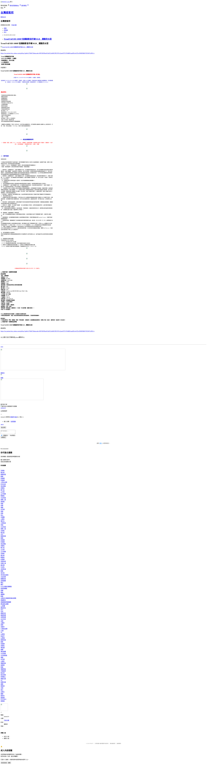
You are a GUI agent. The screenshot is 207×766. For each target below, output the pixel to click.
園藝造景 (3, 578)
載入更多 (3, 427)
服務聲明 (119, 743)
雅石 (2, 582)
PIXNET (91, 743)
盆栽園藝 (3, 580)
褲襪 (2, 649)
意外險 (3, 573)
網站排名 (3, 608)
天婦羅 (3, 517)
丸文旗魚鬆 (4, 655)
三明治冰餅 (4, 482)
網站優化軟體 (4, 604)
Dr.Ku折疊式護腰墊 (6, 586)
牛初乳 (3, 567)
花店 (2, 611)
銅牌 (2, 625)
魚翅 (2, 525)
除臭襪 (3, 478)
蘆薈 (2, 684)
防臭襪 (3, 480)
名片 (5, 32)
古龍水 (3, 691)
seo (1, 680)
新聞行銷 (3, 682)
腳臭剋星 (3, 474)
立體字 (3, 623)
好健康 (3, 559)
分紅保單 (3, 576)
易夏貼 (3, 488)
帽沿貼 (3, 472)
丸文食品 (3, 497)
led (1, 632)
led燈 (2, 630)
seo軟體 (3, 606)
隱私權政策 (112, 743)
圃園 (2, 693)
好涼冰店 (3, 484)
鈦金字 (3, 636)
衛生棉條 (3, 675)
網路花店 (3, 613)
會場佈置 (3, 617)
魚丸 (2, 515)
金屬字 (3, 626)
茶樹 (2, 688)
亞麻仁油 (3, 563)
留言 (15, 417)
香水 (2, 690)
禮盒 (2, 507)
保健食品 (3, 561)
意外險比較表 (4, 575)
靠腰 (2, 590)
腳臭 (2, 476)
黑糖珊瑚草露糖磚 (6, 602)
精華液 (3, 686)
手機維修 (3, 671)
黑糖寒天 (3, 600)
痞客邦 (12, 417)
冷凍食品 (3, 523)
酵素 (2, 571)
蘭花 (2, 584)
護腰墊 (3, 594)
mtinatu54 (3, 408)
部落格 (6, 30)
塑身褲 (3, 697)
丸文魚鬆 (3, 653)
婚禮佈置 (3, 615)
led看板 (3, 638)
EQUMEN (3, 699)
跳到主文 (3, 17)
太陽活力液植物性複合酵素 (8, 598)
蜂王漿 (3, 565)
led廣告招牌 (4, 628)
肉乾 (2, 513)
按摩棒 (3, 665)
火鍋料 (3, 519)
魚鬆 (2, 377)
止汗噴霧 (3, 494)
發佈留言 (3, 437)
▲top (2, 424)
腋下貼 (3, 490)
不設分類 (13, 25)
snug (2, 346)
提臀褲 (3, 701)
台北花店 (3, 619)
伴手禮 (3, 509)
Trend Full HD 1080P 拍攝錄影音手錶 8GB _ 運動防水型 (28, 39)
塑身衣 (3, 373)
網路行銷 (3, 678)
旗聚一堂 (3, 499)
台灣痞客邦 (7, 12)
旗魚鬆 (3, 501)
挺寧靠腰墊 (4, 588)
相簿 (5, 28)
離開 (9, 762)
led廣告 (3, 634)
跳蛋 (2, 667)
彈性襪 (3, 647)
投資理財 (13, 421)
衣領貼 (3, 470)
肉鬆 (2, 505)
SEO (2, 609)
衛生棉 (3, 673)
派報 (2, 621)
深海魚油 (3, 569)
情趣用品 (3, 663)
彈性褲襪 (3, 651)
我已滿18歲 (4, 762)
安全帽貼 (3, 486)
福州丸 (3, 521)
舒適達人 (3, 676)
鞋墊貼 (3, 495)
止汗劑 (3, 492)
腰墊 (2, 592)
